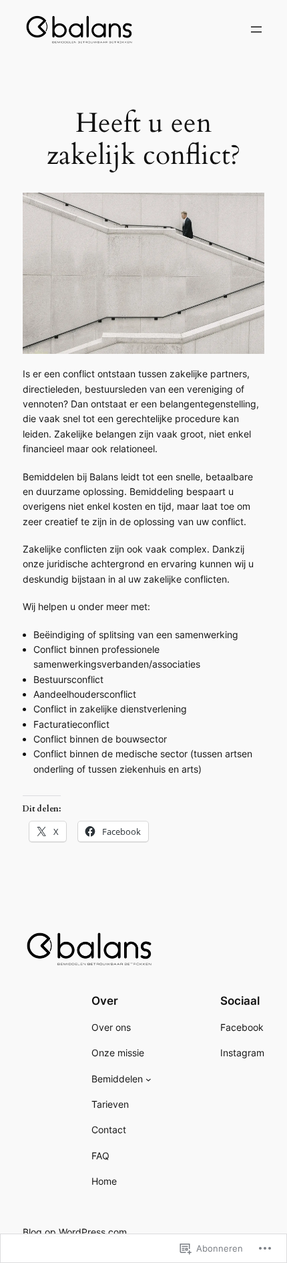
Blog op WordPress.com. (76, 1232)
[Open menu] (256, 29)
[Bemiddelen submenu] (149, 1079)
